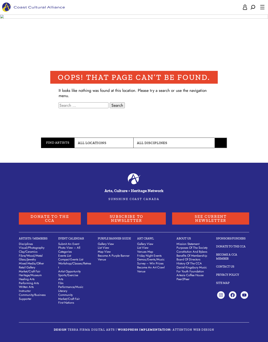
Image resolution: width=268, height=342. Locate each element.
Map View (104, 252)
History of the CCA (189, 263)
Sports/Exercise (68, 275)
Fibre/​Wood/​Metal (31, 256)
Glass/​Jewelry (27, 259)
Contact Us (225, 266)
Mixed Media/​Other (31, 263)
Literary (62, 291)
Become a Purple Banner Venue (114, 258)
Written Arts (26, 287)
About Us (184, 238)
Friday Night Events (149, 256)
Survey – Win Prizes (150, 263)
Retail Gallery (27, 267)
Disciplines (26, 244)
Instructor (25, 291)
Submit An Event (68, 244)
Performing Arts (29, 283)
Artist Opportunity (69, 271)
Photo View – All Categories (69, 250)
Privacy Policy (227, 275)
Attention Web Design (193, 330)
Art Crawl (145, 238)
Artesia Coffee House (190, 275)
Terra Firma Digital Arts (91, 330)
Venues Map (145, 252)
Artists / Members (33, 238)
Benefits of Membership (192, 256)
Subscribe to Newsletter (126, 218)
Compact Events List (70, 259)
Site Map (222, 283)
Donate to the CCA (50, 218)
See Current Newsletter (211, 218)
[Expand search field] (253, 7)
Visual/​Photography (31, 248)
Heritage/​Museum (30, 275)
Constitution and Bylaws (192, 252)
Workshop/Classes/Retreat (74, 265)
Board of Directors (188, 259)
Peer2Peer (183, 279)
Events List (64, 256)
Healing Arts (27, 279)
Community (65, 295)
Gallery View (106, 244)
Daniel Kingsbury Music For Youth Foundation (192, 269)
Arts (60, 279)
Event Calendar (71, 238)
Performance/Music (70, 287)
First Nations (66, 302)
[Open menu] (262, 7)
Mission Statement (188, 244)
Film (60, 283)
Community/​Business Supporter (32, 297)
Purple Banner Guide (114, 238)
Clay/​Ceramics (28, 252)
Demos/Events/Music (151, 259)
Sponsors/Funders (231, 238)
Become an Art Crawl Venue (151, 269)
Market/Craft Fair (69, 299)
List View (103, 248)
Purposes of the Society (192, 248)
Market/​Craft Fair (29, 271)
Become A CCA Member (226, 256)
